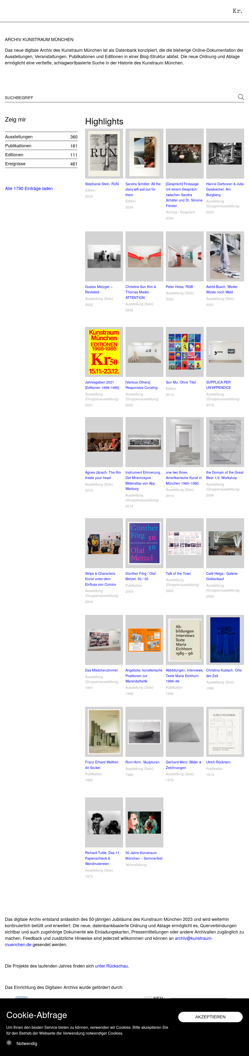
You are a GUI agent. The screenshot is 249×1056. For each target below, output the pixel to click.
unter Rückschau (111, 965)
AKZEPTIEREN (210, 1016)
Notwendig (27, 1043)
